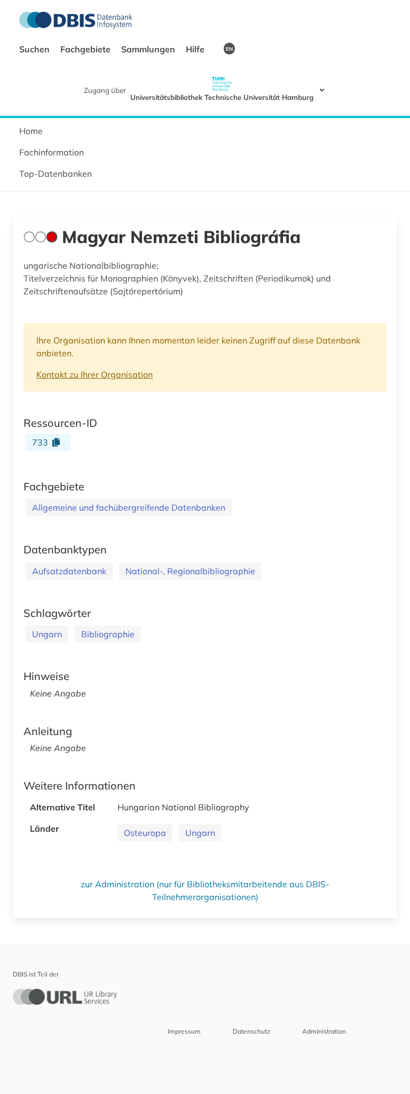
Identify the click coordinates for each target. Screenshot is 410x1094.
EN (229, 48)
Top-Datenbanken (55, 173)
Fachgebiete (86, 49)
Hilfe (196, 49)
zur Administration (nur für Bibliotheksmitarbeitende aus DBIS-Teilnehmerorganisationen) (205, 890)
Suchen (35, 49)
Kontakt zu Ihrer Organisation (94, 374)
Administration (324, 1031)
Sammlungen (149, 49)
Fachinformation (51, 152)
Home (31, 131)
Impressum (184, 1031)
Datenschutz (251, 1031)
